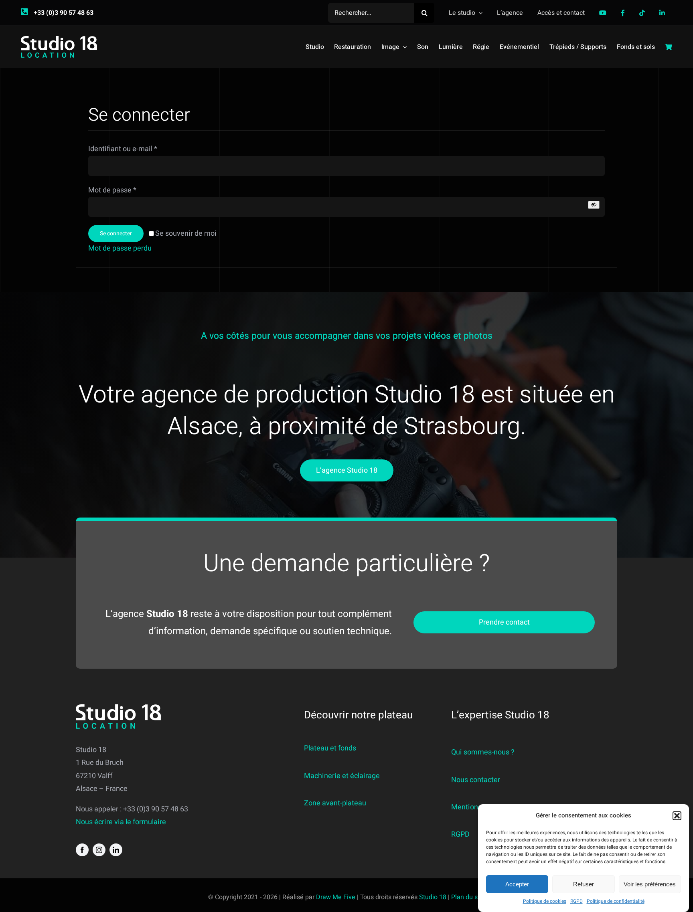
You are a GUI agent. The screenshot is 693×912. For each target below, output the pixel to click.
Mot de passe (112, 190)
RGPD (576, 901)
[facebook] (82, 849)
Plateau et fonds (330, 748)
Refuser (583, 884)
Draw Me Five (335, 897)
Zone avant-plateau (335, 803)
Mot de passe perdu (120, 248)
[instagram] (99, 849)
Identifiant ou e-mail (122, 149)
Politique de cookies (544, 901)
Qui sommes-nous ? (483, 752)
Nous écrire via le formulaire (121, 822)
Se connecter (116, 233)
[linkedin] (115, 849)
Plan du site (468, 897)
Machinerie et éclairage (342, 775)
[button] (677, 816)
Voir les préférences (650, 884)
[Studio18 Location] (59, 39)
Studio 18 (432, 897)
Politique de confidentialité (615, 901)
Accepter (517, 884)
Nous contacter (475, 779)
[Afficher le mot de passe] (594, 204)
